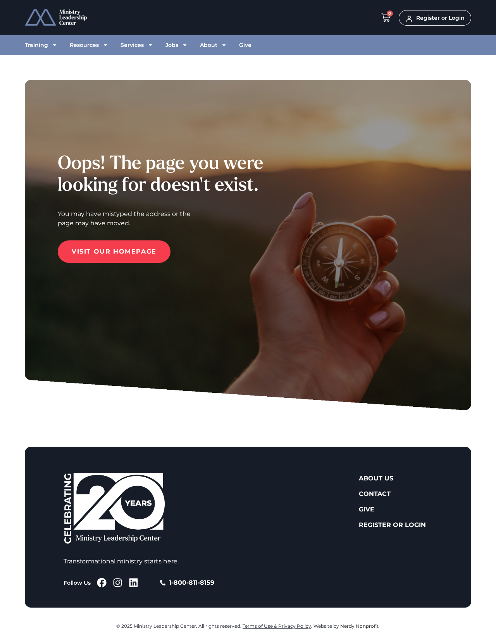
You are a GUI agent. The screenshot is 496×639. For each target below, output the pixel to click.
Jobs (171, 44)
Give (245, 44)
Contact (375, 493)
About (208, 44)
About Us (376, 478)
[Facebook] (102, 582)
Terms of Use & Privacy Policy (277, 626)
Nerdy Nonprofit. (360, 626)
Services (132, 44)
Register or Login (392, 524)
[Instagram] (117, 582)
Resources (84, 44)
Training (36, 44)
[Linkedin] (133, 582)
